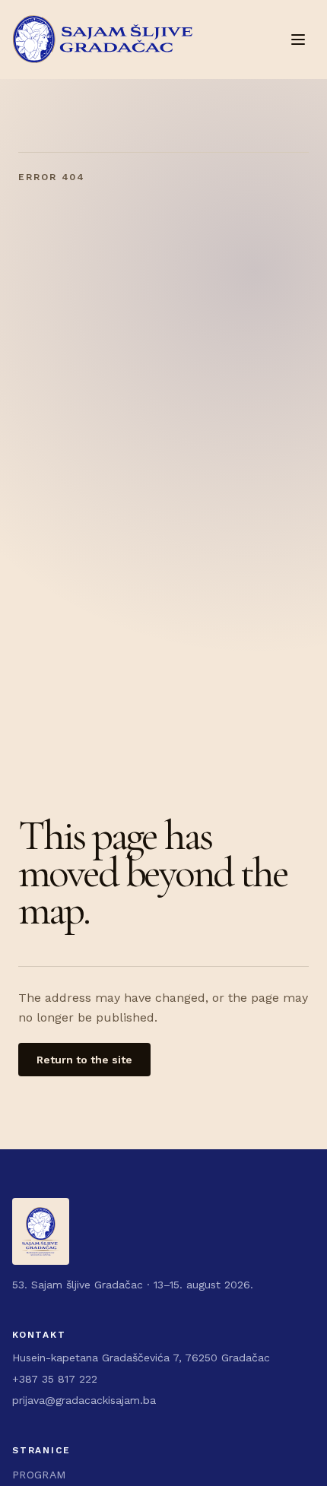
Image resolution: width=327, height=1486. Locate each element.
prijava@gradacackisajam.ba (84, 1400)
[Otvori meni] (298, 39)
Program (38, 1475)
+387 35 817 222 (54, 1379)
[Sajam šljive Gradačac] (102, 39)
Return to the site (84, 1060)
